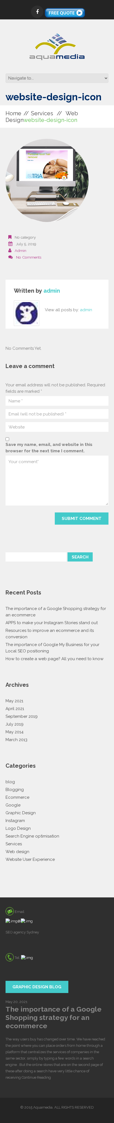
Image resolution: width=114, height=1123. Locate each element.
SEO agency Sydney (22, 932)
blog (10, 781)
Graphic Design (21, 812)
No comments (28, 257)
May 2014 (15, 731)
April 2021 (15, 708)
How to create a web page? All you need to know (54, 658)
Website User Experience (30, 859)
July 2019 (15, 724)
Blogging (15, 789)
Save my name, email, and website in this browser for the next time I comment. (49, 447)
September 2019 (22, 716)
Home (13, 113)
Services (42, 113)
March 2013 (16, 739)
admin (20, 250)
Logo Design (18, 828)
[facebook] (37, 12)
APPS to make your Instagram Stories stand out (52, 622)
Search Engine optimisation (32, 836)
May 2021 (14, 700)
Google (13, 805)
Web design (17, 851)
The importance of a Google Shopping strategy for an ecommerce (54, 1017)
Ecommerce (17, 797)
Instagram (15, 820)
